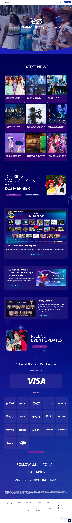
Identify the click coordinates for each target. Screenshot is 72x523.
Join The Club (67, 2)
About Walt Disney (39, 507)
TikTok (61, 505)
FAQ (48, 505)
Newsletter (28, 508)
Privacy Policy (26, 516)
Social (59, 502)
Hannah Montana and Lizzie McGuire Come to (57, 156)
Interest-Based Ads (49, 516)
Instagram (61, 504)
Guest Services (49, 507)
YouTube (61, 507)
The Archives (38, 502)
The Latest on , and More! (56, 127)
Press (48, 504)
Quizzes (27, 505)
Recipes (27, 507)
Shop (19, 505)
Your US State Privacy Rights (33, 516)
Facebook (61, 508)
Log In (61, 2)
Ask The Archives (38, 508)
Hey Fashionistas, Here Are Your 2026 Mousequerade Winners (13, 156)
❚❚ (70, 7)
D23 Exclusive (28, 502)
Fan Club (20, 502)
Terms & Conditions (50, 508)
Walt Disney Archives (39, 504)
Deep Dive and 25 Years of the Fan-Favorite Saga (36, 127)
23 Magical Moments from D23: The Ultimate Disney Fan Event (14, 98)
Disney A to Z (38, 510)
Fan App (27, 510)
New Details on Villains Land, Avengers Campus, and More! (34, 98)
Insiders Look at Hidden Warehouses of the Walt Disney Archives (36, 156)
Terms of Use (22, 516)
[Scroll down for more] (36, 37)
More (48, 502)
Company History (39, 505)
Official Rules (30, 492)
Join (18, 504)
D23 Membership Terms (16, 516)
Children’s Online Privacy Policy (42, 516)
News (27, 504)
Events (19, 507)
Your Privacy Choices (56, 516)
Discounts (19, 508)
